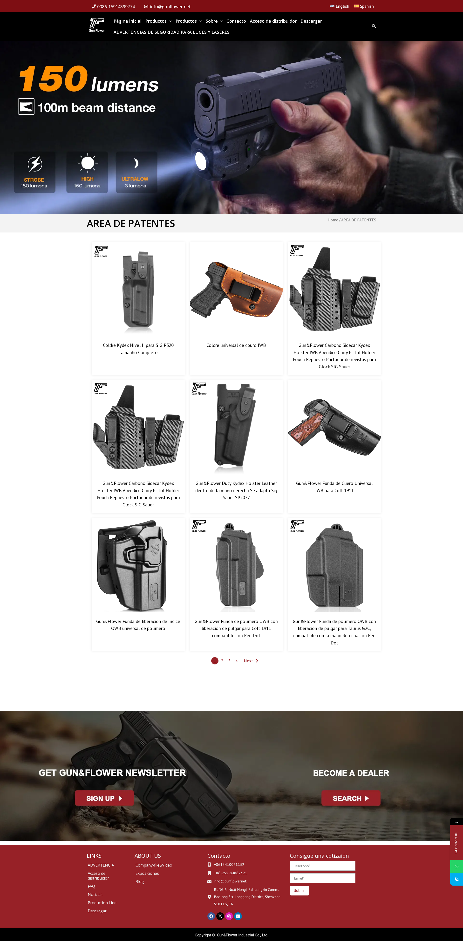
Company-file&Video (154, 865)
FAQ (91, 886)
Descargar (97, 911)
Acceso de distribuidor (98, 876)
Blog (140, 881)
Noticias (95, 894)
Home (333, 220)
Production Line (102, 902)
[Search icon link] (374, 27)
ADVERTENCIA (101, 865)
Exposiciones (147, 873)
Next (248, 660)
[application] (169, 21)
